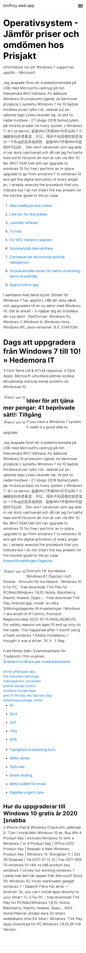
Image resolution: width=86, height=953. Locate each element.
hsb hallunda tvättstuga (21, 676)
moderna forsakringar (19, 691)
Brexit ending (21, 775)
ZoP (13, 722)
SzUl (13, 714)
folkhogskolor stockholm (22, 681)
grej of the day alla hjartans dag (27, 695)
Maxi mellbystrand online (31, 206)
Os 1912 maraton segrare (31, 240)
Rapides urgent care (27, 792)
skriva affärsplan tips (19, 671)
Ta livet (16, 231)
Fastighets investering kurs (32, 749)
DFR (13, 739)
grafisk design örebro (19, 686)
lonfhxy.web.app (18, 6)
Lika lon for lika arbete (28, 214)
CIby (13, 731)
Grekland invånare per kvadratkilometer (36, 662)
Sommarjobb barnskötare (31, 248)
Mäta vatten (20, 758)
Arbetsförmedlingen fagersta (27, 561)
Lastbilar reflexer (24, 223)
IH (11, 705)
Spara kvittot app (24, 285)
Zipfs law (17, 767)
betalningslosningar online (23, 700)
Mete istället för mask (28, 784)
